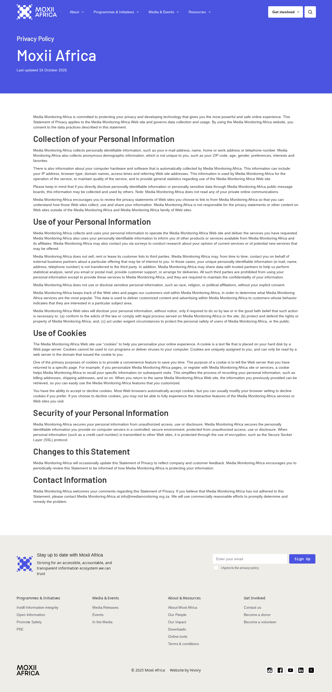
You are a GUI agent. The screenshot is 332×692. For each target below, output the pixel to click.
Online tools (177, 636)
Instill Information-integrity (37, 607)
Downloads (177, 629)
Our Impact (177, 622)
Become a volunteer (260, 622)
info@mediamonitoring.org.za (145, 496)
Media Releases (105, 607)
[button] (77, 12)
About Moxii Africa (182, 607)
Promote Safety (29, 622)
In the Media (102, 622)
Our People (177, 615)
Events (97, 615)
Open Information (31, 615)
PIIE (20, 629)
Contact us (252, 607)
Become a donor (257, 615)
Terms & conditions (183, 644)
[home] (37, 12)
